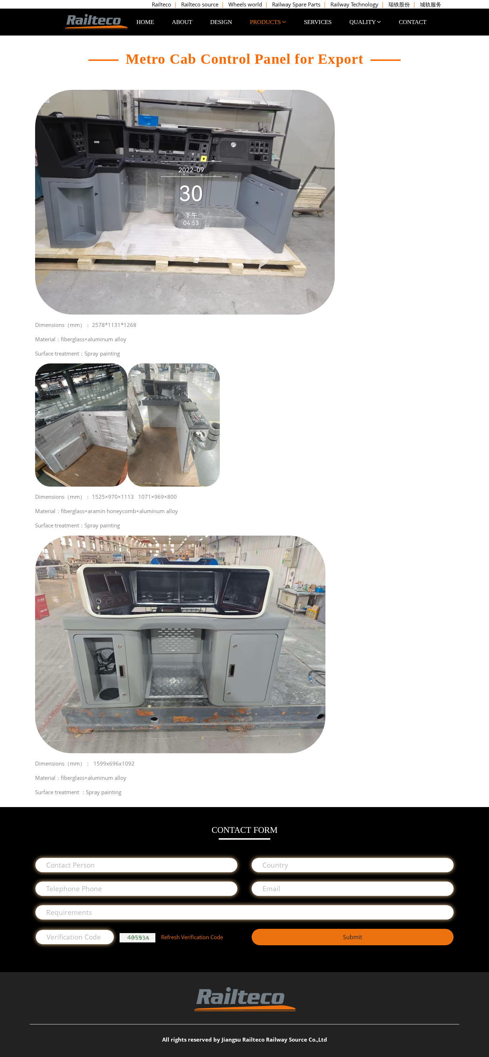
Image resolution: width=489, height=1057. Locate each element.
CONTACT (412, 22)
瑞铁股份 (399, 4)
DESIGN (221, 22)
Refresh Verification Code (192, 937)
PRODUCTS (266, 22)
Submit (353, 937)
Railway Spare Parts (296, 4)
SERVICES (317, 22)
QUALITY (363, 22)
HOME (145, 22)
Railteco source (199, 4)
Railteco (161, 4)
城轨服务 (430, 4)
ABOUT (182, 22)
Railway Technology (354, 4)
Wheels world (245, 4)
